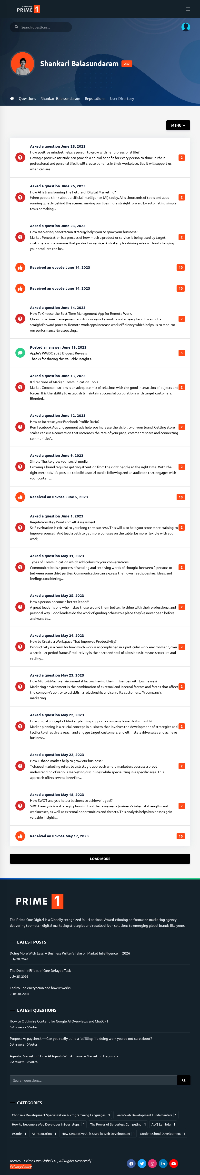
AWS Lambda (163, 1124)
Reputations (95, 98)
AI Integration (44, 1133)
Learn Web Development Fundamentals (146, 1115)
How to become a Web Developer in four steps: (48, 1124)
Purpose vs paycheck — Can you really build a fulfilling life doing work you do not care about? (81, 1038)
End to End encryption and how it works (40, 987)
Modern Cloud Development (162, 1133)
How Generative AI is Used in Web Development (98, 1133)
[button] (184, 27)
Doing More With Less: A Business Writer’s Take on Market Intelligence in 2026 (70, 953)
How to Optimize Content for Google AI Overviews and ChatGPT (59, 1021)
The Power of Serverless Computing (118, 1124)
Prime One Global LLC (40, 1160)
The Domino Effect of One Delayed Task (40, 970)
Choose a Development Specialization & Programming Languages (61, 1115)
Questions (27, 98)
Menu (176, 125)
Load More (100, 859)
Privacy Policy (20, 1166)
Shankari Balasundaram (60, 98)
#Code (19, 1133)
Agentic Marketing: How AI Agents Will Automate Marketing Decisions (64, 1056)
